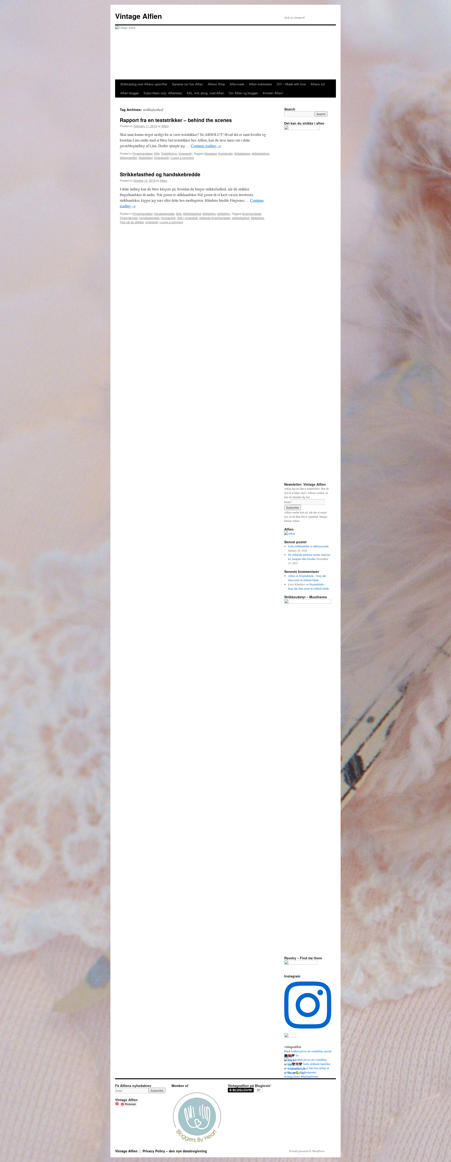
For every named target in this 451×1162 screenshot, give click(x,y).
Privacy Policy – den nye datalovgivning (175, 1151)
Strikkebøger (242, 153)
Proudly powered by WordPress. (307, 1151)
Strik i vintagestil (187, 218)
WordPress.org (296, 1073)
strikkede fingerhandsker (214, 218)
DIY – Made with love (291, 84)
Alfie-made (237, 84)
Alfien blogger (129, 93)
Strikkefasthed (192, 214)
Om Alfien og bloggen (243, 93)
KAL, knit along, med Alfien (205, 93)
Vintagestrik (161, 158)
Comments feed (296, 1069)
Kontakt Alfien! (273, 93)
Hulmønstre (225, 153)
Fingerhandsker (142, 153)
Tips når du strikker (132, 222)
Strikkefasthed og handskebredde (160, 174)
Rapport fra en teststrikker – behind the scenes (176, 119)
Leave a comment (182, 158)
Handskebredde (164, 214)
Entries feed (294, 1064)
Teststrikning (169, 153)
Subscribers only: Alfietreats (163, 93)
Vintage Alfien (138, 16)
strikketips (223, 214)
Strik (156, 153)
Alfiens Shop (216, 84)
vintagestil (151, 222)
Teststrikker (145, 158)
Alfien (165, 126)
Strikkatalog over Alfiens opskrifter (143, 84)
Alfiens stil (318, 84)
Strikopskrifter (128, 158)
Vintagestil (185, 153)
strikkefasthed (260, 153)
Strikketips (209, 214)
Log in (291, 1060)
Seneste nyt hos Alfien (187, 84)
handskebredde (149, 218)
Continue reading (206, 145)
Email (287, 502)
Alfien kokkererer (260, 84)
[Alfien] (289, 533)
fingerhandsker (251, 214)
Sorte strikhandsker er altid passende (308, 546)
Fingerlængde (129, 218)
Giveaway (210, 153)
